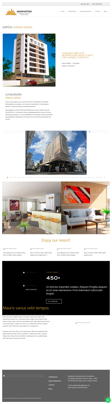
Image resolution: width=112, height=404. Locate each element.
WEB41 (35, 398)
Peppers (39, 398)
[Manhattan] (18, 11)
